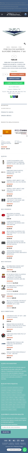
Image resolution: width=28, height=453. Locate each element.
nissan (24, 402)
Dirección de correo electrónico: (9, 424)
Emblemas (14, 47)
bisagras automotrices (17, 390)
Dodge (16, 397)
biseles (3, 392)
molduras (20, 402)
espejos (3, 399)
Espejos (4, 444)
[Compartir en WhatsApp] (11, 96)
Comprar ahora (14, 78)
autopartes (4, 390)
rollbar (13, 407)
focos (3, 402)
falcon (21, 91)
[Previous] (1, 139)
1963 (11, 91)
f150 (10, 399)
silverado (18, 407)
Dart (7, 397)
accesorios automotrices (13, 387)
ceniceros (14, 392)
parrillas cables (12, 404)
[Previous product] (15, 56)
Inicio (8, 47)
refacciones (8, 407)
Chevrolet (19, 392)
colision (18, 395)
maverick (14, 93)
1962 (8, 91)
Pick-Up (23, 404)
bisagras (9, 390)
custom (3, 397)
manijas (10, 402)
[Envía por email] (16, 96)
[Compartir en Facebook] (14, 96)
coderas (13, 395)
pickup (3, 407)
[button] (2, 14)
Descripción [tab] (4, 105)
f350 (20, 399)
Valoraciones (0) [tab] (5, 108)
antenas (21, 387)
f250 (17, 399)
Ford (20, 47)
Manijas (17, 444)
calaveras (8, 392)
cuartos (23, 395)
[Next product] (12, 56)
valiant (10, 409)
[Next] (27, 139)
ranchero (18, 93)
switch (23, 407)
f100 (7, 399)
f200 (14, 399)
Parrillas (23, 444)
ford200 (9, 93)
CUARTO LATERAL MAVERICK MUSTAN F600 (6, 143)
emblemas (21, 397)
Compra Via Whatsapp (14, 83)
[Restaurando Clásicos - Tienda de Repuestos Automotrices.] (14, 14)
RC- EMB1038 (18, 142)
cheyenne (4, 395)
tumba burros (4, 409)
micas (15, 402)
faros (24, 399)
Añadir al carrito (17, 74)
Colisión (17, 443)
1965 (16, 91)
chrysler (9, 395)
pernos (18, 404)
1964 (13, 91)
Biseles (11, 443)
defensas (11, 397)
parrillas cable (5, 404)
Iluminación (11, 444)
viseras (14, 409)
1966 (19, 91)
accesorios (4, 387)
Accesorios (5, 443)
